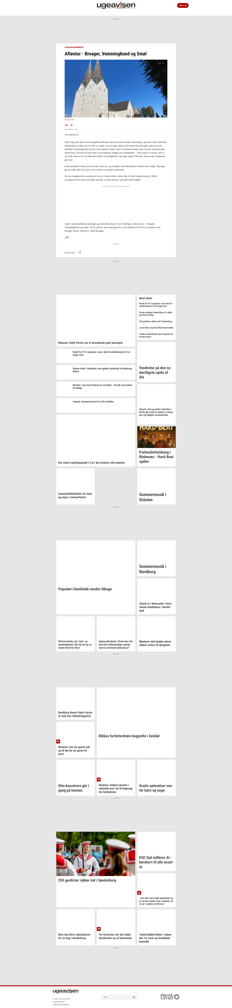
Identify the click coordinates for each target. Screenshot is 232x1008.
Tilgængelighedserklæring (61, 1004)
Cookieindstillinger (59, 1002)
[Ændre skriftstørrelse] (66, 125)
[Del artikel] (71, 125)
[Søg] (134, 997)
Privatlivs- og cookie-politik (61, 999)
